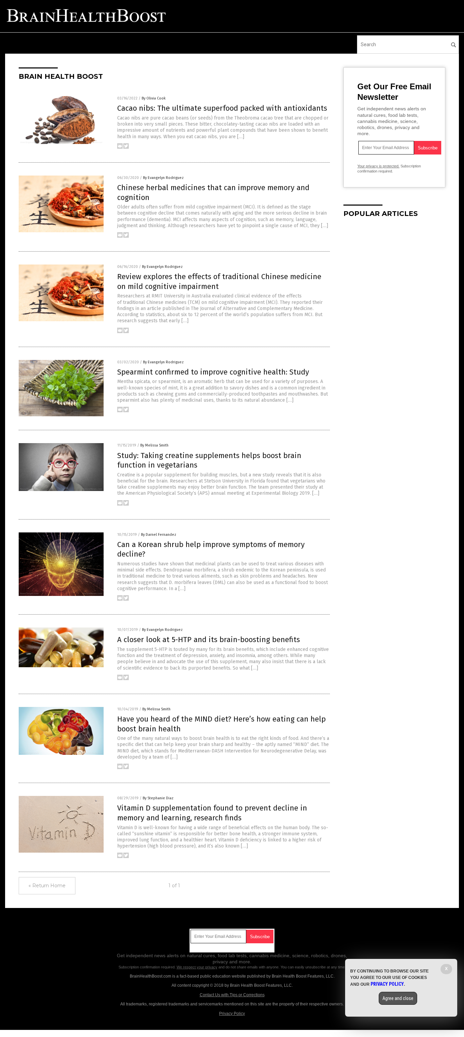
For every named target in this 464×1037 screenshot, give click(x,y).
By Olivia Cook (154, 98)
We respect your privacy (197, 967)
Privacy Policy (232, 1013)
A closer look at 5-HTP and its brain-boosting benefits (208, 639)
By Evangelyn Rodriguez (163, 178)
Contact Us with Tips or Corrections (232, 995)
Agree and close (397, 998)
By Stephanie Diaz (158, 798)
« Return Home (47, 886)
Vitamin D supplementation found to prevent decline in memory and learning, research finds (212, 812)
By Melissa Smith (154, 445)
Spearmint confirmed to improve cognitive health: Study (213, 372)
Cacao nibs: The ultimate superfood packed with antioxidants (222, 108)
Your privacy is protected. (378, 166)
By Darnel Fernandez (158, 534)
